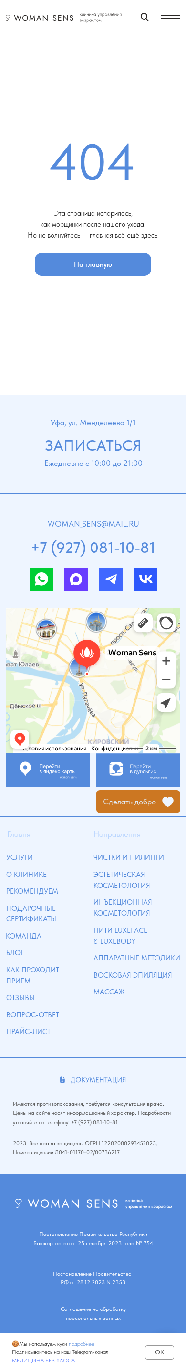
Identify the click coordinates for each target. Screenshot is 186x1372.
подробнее (81, 1343)
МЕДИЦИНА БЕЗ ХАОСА (43, 1360)
